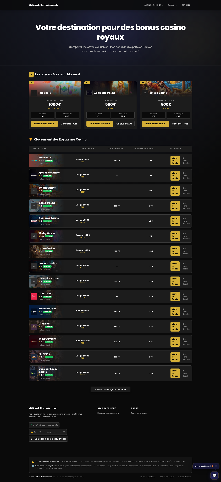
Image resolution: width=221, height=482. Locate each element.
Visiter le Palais (175, 160)
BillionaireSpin (47, 308)
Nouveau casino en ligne (108, 413)
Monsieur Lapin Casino (47, 370)
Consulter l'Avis (69, 123)
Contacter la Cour (167, 477)
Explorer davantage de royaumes (110, 389)
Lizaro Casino (46, 248)
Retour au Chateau (147, 477)
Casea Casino (46, 202)
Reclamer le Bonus (44, 123)
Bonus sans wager (139, 413)
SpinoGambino (47, 338)
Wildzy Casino (47, 233)
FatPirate (44, 353)
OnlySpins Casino (48, 278)
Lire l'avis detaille (44, 164)
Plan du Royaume (185, 477)
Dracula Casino (47, 263)
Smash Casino (47, 187)
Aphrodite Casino (49, 172)
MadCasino (45, 293)
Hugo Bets (44, 157)
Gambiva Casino (48, 218)
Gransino (44, 323)
